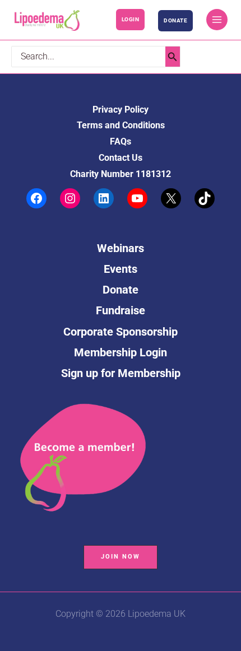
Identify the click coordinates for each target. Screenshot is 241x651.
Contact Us (120, 158)
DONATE (175, 20)
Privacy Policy (120, 110)
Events (120, 269)
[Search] (172, 56)
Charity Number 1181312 (120, 174)
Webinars (120, 248)
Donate (120, 289)
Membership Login (120, 352)
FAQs (120, 142)
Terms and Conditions (121, 125)
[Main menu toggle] (217, 19)
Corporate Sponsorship (120, 331)
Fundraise (120, 310)
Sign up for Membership (120, 373)
